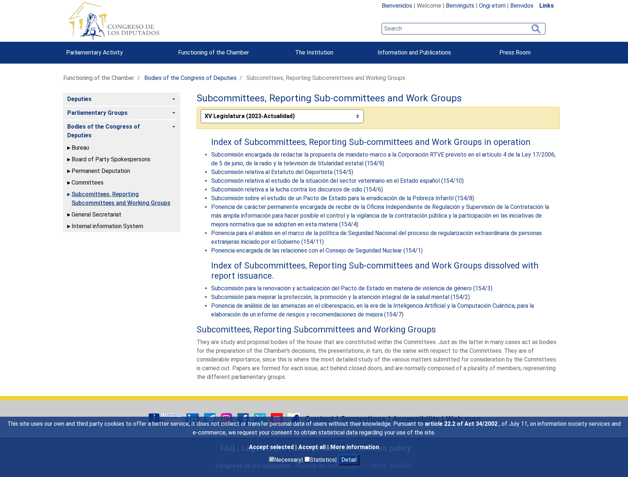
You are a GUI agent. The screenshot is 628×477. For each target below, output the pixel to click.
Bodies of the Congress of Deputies (190, 77)
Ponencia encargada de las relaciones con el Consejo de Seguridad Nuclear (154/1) (317, 250)
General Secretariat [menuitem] (96, 214)
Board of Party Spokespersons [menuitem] (111, 159)
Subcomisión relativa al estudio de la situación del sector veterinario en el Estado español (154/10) (337, 180)
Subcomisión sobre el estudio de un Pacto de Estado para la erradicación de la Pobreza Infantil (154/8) (342, 198)
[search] (464, 29)
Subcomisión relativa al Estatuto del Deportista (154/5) (282, 172)
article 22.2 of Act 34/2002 (462, 423)
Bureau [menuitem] (80, 147)
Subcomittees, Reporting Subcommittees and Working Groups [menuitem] (121, 198)
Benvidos (522, 5)
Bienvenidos (397, 5)
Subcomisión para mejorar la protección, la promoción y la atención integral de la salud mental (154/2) (340, 297)
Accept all (312, 447)
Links (546, 5)
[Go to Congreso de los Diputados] (113, 21)
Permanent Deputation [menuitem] (101, 170)
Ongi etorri (492, 5)
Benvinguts (460, 5)
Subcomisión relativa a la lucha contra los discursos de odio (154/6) (297, 189)
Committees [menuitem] (88, 182)
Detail (349, 459)
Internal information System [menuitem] (107, 226)
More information (354, 447)
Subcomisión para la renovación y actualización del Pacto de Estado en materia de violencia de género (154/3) (351, 288)
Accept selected (272, 447)
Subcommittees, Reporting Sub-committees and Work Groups (329, 98)
